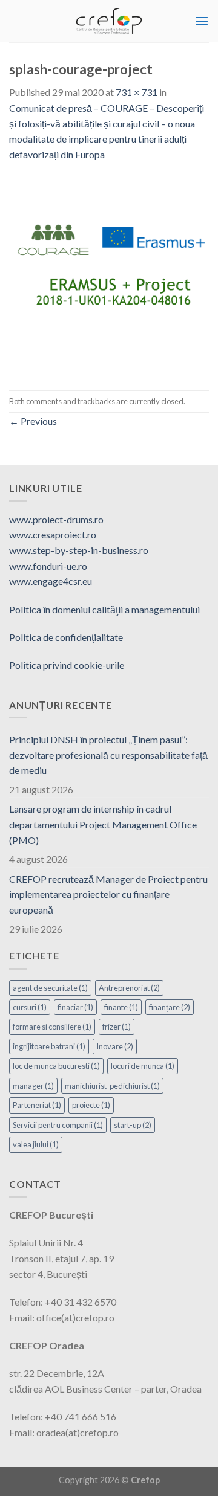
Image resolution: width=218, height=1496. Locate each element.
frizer (116, 1026)
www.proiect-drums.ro (56, 519)
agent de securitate (50, 988)
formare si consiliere (52, 1026)
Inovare (114, 1046)
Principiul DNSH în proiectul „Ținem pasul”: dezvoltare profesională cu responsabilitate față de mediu (108, 754)
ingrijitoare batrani (49, 1046)
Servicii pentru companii (58, 1125)
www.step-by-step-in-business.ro (78, 550)
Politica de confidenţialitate (66, 637)
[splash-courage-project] (109, 274)
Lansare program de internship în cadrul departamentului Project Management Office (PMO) (103, 824)
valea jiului (36, 1144)
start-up (132, 1125)
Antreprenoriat (129, 988)
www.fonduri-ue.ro (48, 566)
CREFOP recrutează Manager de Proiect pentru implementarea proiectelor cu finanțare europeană (108, 894)
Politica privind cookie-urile (66, 665)
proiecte (91, 1105)
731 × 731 (136, 92)
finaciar (75, 1007)
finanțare (169, 1007)
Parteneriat (37, 1105)
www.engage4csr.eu (50, 581)
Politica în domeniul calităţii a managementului (104, 609)
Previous (33, 421)
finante (121, 1007)
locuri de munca (142, 1066)
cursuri (30, 1007)
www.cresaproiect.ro (52, 534)
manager (33, 1086)
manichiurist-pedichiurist (112, 1086)
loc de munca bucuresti (56, 1066)
